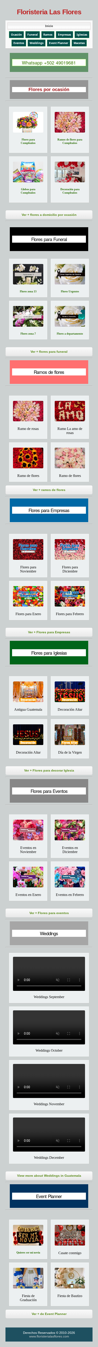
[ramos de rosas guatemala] (70, 411)
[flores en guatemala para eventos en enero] (28, 877)
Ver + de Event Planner (49, 1314)
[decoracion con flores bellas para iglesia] (70, 691)
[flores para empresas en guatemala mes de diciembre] (70, 549)
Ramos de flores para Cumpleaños (69, 141)
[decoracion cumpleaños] (70, 172)
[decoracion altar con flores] (28, 734)
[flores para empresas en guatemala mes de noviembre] (28, 549)
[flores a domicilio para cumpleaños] (28, 122)
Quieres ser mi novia (28, 1252)
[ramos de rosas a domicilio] (28, 411)
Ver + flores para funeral (49, 351)
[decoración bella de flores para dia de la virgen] (70, 734)
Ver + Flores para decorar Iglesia (49, 770)
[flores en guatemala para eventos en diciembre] (70, 830)
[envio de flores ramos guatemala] (28, 458)
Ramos (47, 35)
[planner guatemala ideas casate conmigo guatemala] (70, 1235)
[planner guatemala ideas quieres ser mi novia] (28, 1235)
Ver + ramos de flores (49, 490)
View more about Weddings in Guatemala (49, 1175)
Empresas (64, 35)
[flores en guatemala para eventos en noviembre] (28, 830)
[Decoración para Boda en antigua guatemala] (28, 691)
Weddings (37, 43)
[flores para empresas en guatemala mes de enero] (28, 596)
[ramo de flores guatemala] (70, 458)
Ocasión (16, 35)
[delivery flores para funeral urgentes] (70, 274)
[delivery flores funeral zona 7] (28, 316)
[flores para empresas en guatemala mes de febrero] (70, 596)
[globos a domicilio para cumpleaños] (28, 172)
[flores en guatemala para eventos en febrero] (70, 877)
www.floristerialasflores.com (49, 1336)
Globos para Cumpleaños (28, 191)
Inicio (49, 26)
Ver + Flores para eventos (49, 913)
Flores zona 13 (28, 291)
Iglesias (82, 35)
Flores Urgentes (70, 291)
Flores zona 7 (28, 333)
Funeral (32, 35)
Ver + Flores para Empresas (49, 632)
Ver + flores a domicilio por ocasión (49, 215)
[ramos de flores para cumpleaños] (70, 122)
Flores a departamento (70, 333)
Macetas (79, 43)
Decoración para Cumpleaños (70, 191)
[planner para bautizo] (70, 1278)
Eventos (18, 43)
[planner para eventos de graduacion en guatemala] (28, 1278)
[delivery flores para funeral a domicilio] (70, 316)
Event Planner (58, 43)
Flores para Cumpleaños (28, 141)
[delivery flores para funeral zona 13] (28, 274)
